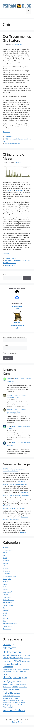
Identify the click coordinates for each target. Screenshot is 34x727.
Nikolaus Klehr (23, 687)
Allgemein (8, 258)
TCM (21, 700)
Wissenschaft (7, 629)
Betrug (20, 658)
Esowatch (26, 661)
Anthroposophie (8, 550)
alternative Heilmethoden (12, 650)
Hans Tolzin (11, 671)
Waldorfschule (7, 626)
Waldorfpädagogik (8, 705)
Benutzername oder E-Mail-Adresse (14, 337)
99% (6, 260)
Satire (4, 621)
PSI (4, 608)
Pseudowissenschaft (9, 605)
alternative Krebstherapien (12, 655)
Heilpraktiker (8, 674)
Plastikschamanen (8, 600)
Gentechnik (8, 667)
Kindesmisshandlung (11, 684)
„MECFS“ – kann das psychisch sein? (14, 508)
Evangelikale (6, 664)
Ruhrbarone (17, 696)
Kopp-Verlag (23, 684)
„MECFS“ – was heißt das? (11, 519)
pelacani (9, 395)
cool (4, 555)
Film (4, 566)
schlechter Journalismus (11, 700)
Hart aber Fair (11, 263)
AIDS (6, 139)
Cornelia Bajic (17, 260)
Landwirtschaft (7, 592)
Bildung (5, 552)
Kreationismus (7, 687)
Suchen (5, 275)
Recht (4, 615)
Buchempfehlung (21, 139)
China (29, 139)
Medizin (5, 594)
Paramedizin (6, 597)
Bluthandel (12, 139)
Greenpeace (26, 669)
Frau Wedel (19, 190)
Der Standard (27, 658)
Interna (5, 587)
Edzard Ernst (7, 661)
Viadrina (23, 702)
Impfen (14, 258)
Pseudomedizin (7, 602)
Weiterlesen (6, 132)
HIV (4, 141)
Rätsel (5, 613)
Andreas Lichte (26, 655)
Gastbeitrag (6, 568)
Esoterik (5, 563)
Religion (5, 618)
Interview (5, 589)
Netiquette (17, 322)
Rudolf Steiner (8, 696)
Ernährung (6, 560)
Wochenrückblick (14, 710)
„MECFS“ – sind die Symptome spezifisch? (16, 495)
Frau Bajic (10, 190)
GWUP (5, 671)
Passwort (5, 345)
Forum (17, 308)
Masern (15, 687)
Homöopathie (7, 579)
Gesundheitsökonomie (9, 576)
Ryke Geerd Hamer (8, 698)
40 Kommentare (10, 265)
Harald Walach (21, 671)
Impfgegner (9, 681)
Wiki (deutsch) (17, 306)
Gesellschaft (8, 136)
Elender (9, 378)
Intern (19, 681)
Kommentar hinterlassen (12, 143)
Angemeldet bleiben (10, 353)
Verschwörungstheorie (10, 623)
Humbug (5, 581)
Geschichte (6, 571)
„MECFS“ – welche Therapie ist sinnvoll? (15, 484)
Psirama (5, 610)
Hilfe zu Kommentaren (17, 325)
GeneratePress (17, 722)
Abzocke (7, 644)
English (5, 558)
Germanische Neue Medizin (12, 669)
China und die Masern (13, 156)
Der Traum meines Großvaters (17, 38)
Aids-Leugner (18, 645)
